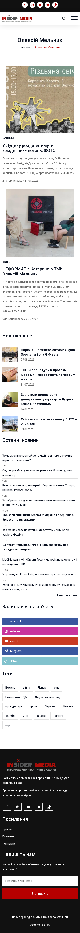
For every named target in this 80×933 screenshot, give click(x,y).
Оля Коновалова (13, 318)
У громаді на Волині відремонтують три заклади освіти (39, 574)
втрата (9, 725)
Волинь (10, 687)
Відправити (40, 894)
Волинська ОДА (16, 697)
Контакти (8, 843)
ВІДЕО (6, 262)
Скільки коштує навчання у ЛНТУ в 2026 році (49, 421)
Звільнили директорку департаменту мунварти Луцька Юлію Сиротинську (47, 399)
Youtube (14, 641)
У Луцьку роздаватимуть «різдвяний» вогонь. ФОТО (29, 148)
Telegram (15, 651)
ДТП (26, 716)
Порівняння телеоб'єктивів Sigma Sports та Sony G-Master (48, 352)
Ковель (68, 706)
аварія (41, 716)
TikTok (12, 661)
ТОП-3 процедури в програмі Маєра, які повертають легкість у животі (48, 374)
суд (56, 687)
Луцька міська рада (48, 697)
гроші (33, 706)
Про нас (7, 829)
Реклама (8, 836)
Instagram (15, 631)
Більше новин (67, 595)
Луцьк (42, 687)
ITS (48, 924)
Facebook (15, 621)
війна (26, 687)
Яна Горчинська (12, 180)
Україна (50, 706)
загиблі (10, 716)
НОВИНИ (8, 138)
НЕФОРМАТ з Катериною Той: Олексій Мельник (32, 271)
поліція (58, 716)
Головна (25, 47)
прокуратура (13, 706)
